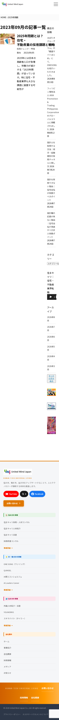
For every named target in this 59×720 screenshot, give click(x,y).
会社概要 (7, 654)
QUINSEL (7, 570)
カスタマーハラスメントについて (35, 714)
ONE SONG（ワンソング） (15, 564)
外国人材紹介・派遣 (12, 605)
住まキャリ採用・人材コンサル (17, 522)
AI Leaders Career (11, 583)
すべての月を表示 (51, 378)
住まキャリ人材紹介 (12, 528)
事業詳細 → (8, 548)
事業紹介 (7, 647)
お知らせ (7, 673)
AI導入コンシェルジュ (13, 576)
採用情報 (7, 660)
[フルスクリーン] (57, 297)
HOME (3, 17)
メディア (7, 666)
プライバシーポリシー (12, 714)
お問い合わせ (12, 503)
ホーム (6, 641)
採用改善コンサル (11, 541)
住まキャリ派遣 (10, 534)
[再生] (50, 297)
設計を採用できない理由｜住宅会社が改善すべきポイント (51, 189)
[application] (51, 297)
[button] (56, 4)
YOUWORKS (9, 612)
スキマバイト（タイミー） (15, 618)
